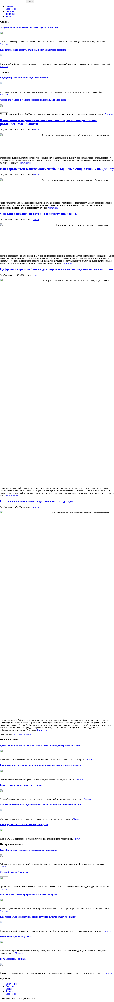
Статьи (9, 989)
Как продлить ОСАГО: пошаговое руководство (24, 824)
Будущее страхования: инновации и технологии (24, 77)
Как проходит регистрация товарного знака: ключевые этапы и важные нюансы (40, 765)
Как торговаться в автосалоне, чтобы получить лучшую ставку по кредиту (57, 169)
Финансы (10, 14)
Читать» (4, 44)
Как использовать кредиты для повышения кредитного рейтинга (33, 50)
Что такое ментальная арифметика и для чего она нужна (28, 894)
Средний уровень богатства (14, 872)
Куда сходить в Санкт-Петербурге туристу (21, 785)
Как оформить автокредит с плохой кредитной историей (28, 850)
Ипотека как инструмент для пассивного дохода (36, 501)
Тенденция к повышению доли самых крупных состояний (29, 27)
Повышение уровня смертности (16, 936)
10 (18, 734)
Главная (9, 6)
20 (20, 734)
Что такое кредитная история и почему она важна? (39, 213)
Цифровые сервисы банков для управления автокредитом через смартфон (56, 269)
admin (36, 129)
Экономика (11, 9)
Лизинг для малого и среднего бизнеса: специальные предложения (33, 100)
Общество (10, 11)
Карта (8, 16)
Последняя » (28, 734)
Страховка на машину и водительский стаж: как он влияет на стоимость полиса (40, 804)
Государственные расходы (13, 959)
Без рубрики (11, 984)
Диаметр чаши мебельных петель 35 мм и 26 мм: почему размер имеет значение (40, 745)
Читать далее (26, 163)
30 (21, 734)
